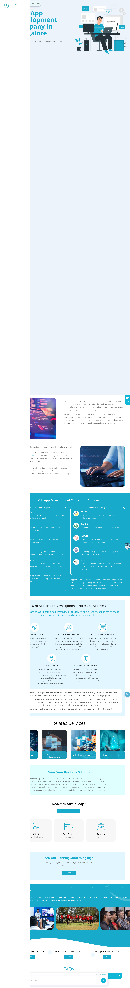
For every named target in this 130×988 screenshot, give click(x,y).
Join (107, 957)
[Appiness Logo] (10, 7)
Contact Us (69, 873)
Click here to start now (69, 811)
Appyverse (103, 974)
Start (30, 957)
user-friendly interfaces (72, 426)
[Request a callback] (127, 694)
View (69, 957)
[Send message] (103, 980)
